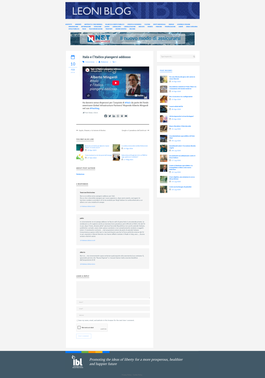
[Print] (122, 116)
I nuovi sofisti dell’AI (176, 106)
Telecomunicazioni (95, 29)
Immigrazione (73, 27)
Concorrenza (89, 62)
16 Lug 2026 (176, 172)
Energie (171, 24)
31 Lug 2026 (176, 129)
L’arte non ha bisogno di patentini (180, 187)
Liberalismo (117, 27)
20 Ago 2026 (176, 82)
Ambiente (78, 24)
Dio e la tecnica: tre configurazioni (180, 96)
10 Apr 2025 (91, 150)
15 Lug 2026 (176, 182)
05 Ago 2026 (176, 119)
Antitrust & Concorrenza (93, 24)
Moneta (150, 27)
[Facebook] (106, 116)
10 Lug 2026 (176, 190)
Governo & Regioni (183, 24)
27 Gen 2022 (92, 158)
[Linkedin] (114, 116)
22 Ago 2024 (128, 148)
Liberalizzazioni (130, 27)
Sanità (181, 27)
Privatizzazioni (170, 27)
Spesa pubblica (74, 29)
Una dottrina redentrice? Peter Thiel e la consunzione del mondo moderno (182, 87)
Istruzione (97, 27)
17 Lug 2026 (176, 160)
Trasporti (109, 29)
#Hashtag (94, 108)
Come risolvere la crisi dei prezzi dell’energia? (98, 155)
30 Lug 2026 (176, 141)
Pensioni (159, 27)
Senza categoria (191, 27)
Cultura (147, 24)
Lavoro (106, 27)
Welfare (132, 29)
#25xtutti (68, 24)
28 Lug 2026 (176, 151)
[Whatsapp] (118, 116)
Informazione (86, 27)
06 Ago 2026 (176, 109)
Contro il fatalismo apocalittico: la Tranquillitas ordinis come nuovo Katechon (181, 167)
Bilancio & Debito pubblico (114, 24)
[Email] (126, 116)
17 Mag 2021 (128, 160)
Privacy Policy (126, 375)
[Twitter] (110, 116)
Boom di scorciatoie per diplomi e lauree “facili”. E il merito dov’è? (97, 147)
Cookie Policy (137, 375)
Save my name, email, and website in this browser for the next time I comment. (106, 320)
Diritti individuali (159, 24)
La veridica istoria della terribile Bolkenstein (135, 146)
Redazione (104, 62)
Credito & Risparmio (134, 24)
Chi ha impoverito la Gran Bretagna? (181, 116)
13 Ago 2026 (176, 99)
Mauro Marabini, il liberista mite (180, 126)
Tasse (84, 29)
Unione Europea (120, 29)
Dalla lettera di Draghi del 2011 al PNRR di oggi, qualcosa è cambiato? (134, 156)
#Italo (128, 102)
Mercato (142, 27)
